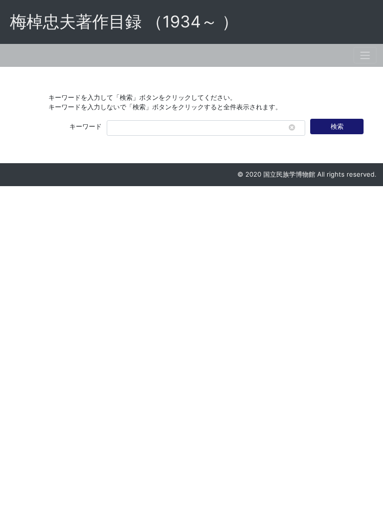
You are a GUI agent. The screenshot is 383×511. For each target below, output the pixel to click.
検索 (337, 126)
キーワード (85, 126)
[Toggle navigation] (365, 55)
